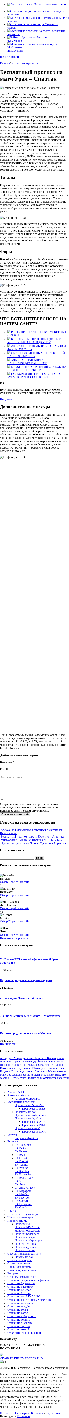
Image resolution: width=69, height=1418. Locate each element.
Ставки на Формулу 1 (21, 1322)
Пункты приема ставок (21, 1270)
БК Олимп (21, 1200)
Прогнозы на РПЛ (33, 1125)
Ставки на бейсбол (19, 1289)
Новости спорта (17, 1220)
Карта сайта (53, 1413)
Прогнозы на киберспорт (30, 1115)
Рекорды (12, 1273)
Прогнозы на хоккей (27, 1128)
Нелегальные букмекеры (22, 1214)
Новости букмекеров (20, 1217)
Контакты (37, 1413)
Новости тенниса (25, 1243)
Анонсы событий (18, 1095)
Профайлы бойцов (19, 1266)
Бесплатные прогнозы (21, 1101)
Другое (11, 1210)
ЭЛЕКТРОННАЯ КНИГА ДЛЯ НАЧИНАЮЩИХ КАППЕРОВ (29, 361)
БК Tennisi (21, 1164)
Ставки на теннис (18, 1319)
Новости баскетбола (27, 1230)
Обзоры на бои (24, 1256)
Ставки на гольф (17, 1309)
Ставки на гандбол (19, 1306)
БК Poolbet (21, 1161)
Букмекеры (14, 1141)
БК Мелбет (22, 1194)
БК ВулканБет (24, 1177)
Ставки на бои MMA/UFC (23, 1296)
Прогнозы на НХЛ (34, 1131)
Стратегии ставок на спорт (24, 1332)
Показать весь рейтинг (14, 938)
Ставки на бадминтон (21, 1283)
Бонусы (12, 1134)
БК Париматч (23, 1204)
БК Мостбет (22, 1197)
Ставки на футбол (18, 1326)
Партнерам (22, 1413)
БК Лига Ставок (25, 1187)
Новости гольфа (25, 1237)
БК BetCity (21, 1148)
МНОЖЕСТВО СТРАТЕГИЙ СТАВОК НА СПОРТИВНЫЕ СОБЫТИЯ (36, 368)
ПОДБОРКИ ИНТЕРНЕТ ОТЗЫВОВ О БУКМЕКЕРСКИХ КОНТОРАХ (34, 375)
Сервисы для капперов (21, 1276)
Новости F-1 (22, 1223)
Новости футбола (26, 1247)
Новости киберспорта (28, 1240)
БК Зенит (20, 1181)
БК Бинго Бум (24, 1174)
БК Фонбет (22, 1207)
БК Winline (21, 1167)
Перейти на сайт (18, 881)
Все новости (8, 1043)
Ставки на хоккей (18, 1329)
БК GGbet (21, 1158)
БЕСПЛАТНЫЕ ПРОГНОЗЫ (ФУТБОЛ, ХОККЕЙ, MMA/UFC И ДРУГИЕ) (34, 340)
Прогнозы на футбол (28, 1118)
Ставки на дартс (17, 1313)
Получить (6, 399)
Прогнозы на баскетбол (29, 1105)
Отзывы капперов (18, 1263)
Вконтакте (23, 1416)
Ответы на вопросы (19, 1260)
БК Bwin (20, 1154)
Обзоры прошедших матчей (24, 1253)
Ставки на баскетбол (20, 1286)
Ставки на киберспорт (21, 1316)
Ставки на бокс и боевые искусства (29, 1299)
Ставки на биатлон (19, 1293)
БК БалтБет (22, 1171)
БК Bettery (21, 1151)
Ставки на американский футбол (28, 1280)
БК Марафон (23, 1191)
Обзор (4, 881)
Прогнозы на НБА (33, 1108)
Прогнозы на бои (25, 1111)
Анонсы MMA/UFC (27, 1098)
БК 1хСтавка (23, 1144)
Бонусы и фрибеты (26, 1138)
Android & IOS (16, 1092)
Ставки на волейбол (20, 1303)
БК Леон (20, 1184)
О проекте (6, 1413)
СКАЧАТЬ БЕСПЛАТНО (21, 1358)
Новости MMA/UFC (27, 1227)
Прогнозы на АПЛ (34, 1121)
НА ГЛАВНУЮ (10, 56)
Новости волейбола (27, 1233)
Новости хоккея (25, 1250)
